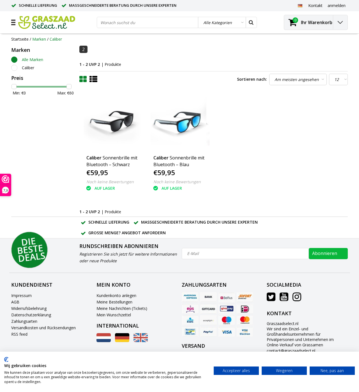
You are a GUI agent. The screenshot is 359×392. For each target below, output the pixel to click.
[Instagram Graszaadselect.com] (297, 298)
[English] (141, 340)
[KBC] (190, 320)
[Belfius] (226, 297)
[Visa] (226, 332)
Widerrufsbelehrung (29, 308)
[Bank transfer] (208, 297)
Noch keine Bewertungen (110, 181)
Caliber (56, 39)
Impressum (21, 295)
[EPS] (190, 309)
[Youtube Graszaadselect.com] (284, 298)
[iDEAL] (244, 309)
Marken (39, 39)
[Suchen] (251, 22)
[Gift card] (208, 309)
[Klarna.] (208, 320)
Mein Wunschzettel (113, 314)
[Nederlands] (103, 340)
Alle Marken (32, 59)
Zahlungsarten (24, 321)
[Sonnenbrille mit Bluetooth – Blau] (180, 122)
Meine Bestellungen (114, 302)
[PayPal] (208, 332)
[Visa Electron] (244, 332)
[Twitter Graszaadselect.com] (271, 298)
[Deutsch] (300, 5)
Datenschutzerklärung (31, 314)
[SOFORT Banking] (244, 297)
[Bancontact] (190, 332)
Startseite (20, 39)
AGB (15, 302)
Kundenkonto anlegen (116, 295)
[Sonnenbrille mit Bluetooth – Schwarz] (113, 122)
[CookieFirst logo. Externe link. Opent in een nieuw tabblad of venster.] (6, 359)
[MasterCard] (244, 320)
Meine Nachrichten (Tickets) (121, 308)
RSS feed (19, 334)
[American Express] (190, 297)
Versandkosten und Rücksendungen (43, 327)
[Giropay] (226, 309)
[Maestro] (226, 320)
